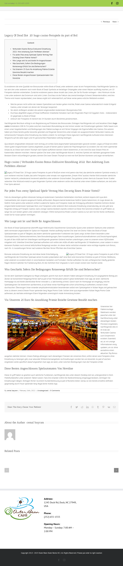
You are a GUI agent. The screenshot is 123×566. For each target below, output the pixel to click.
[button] (6, 470)
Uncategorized (42, 390)
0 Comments (55, 390)
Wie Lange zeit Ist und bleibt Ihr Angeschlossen (32, 60)
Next (114, 21)
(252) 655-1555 (52, 516)
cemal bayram (12, 390)
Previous (106, 21)
